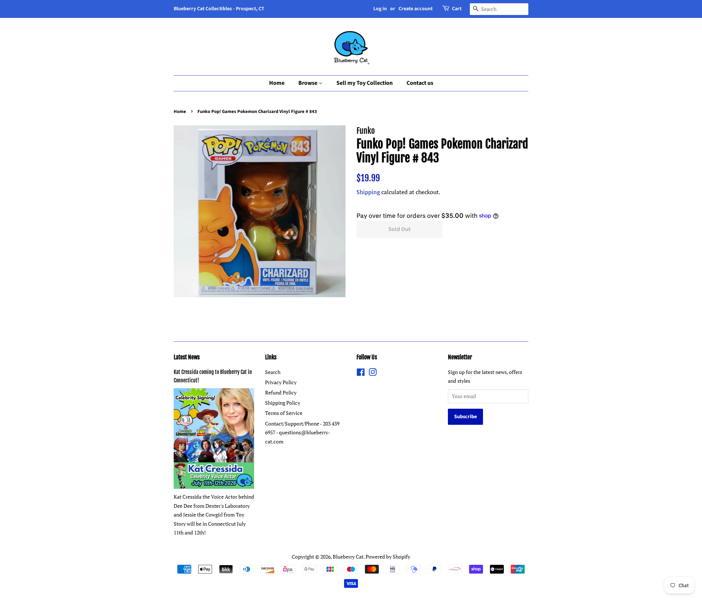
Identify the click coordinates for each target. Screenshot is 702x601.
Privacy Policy (281, 382)
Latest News (187, 357)
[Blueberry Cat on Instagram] (373, 373)
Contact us (420, 83)
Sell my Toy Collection (364, 83)
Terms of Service (283, 412)
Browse (308, 83)
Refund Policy (281, 392)
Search (272, 371)
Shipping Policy (282, 402)
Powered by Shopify (388, 556)
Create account (416, 8)
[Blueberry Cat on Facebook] (360, 373)
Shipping (368, 192)
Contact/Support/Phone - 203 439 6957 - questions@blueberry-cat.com (302, 432)
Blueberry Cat (348, 556)
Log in (380, 8)
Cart (456, 8)
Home (276, 83)
